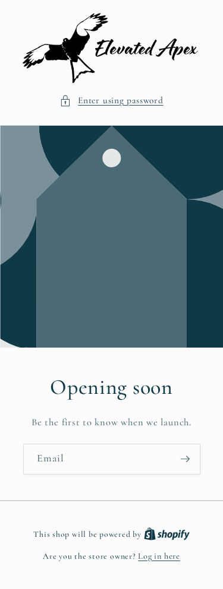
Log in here (159, 556)
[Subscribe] (185, 459)
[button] (111, 101)
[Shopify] (167, 534)
